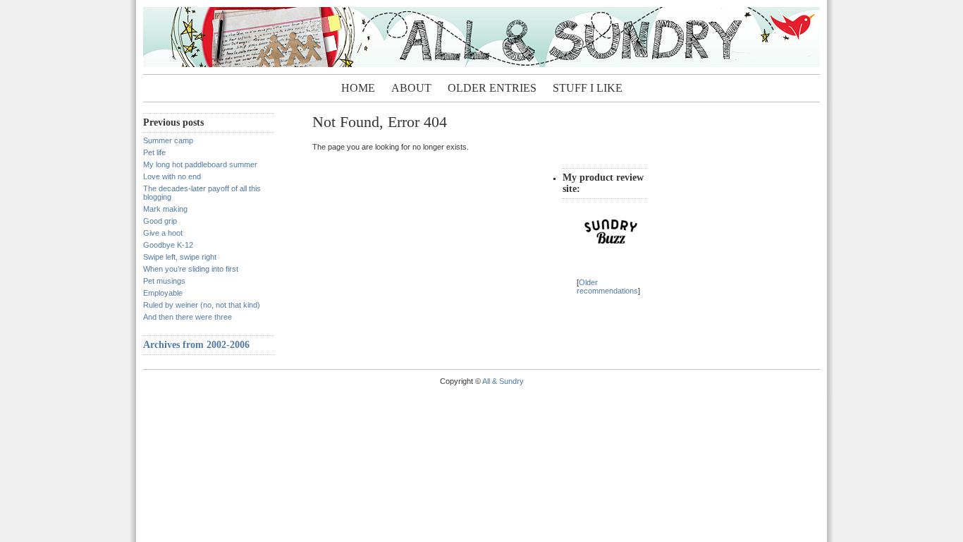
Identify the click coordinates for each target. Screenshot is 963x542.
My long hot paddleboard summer (200, 164)
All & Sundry (503, 381)
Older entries (492, 88)
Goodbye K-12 (168, 245)
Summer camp (168, 140)
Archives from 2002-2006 (196, 344)
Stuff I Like (587, 88)
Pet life (154, 152)
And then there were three (187, 317)
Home (358, 88)
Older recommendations (607, 286)
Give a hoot (163, 233)
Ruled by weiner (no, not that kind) (201, 305)
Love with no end (172, 176)
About (411, 88)
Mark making (165, 209)
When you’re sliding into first (190, 269)
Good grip (160, 221)
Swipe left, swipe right (179, 257)
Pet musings (164, 281)
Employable (163, 293)
